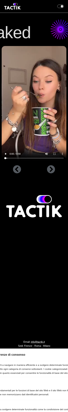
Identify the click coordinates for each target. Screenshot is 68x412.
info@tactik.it (38, 341)
